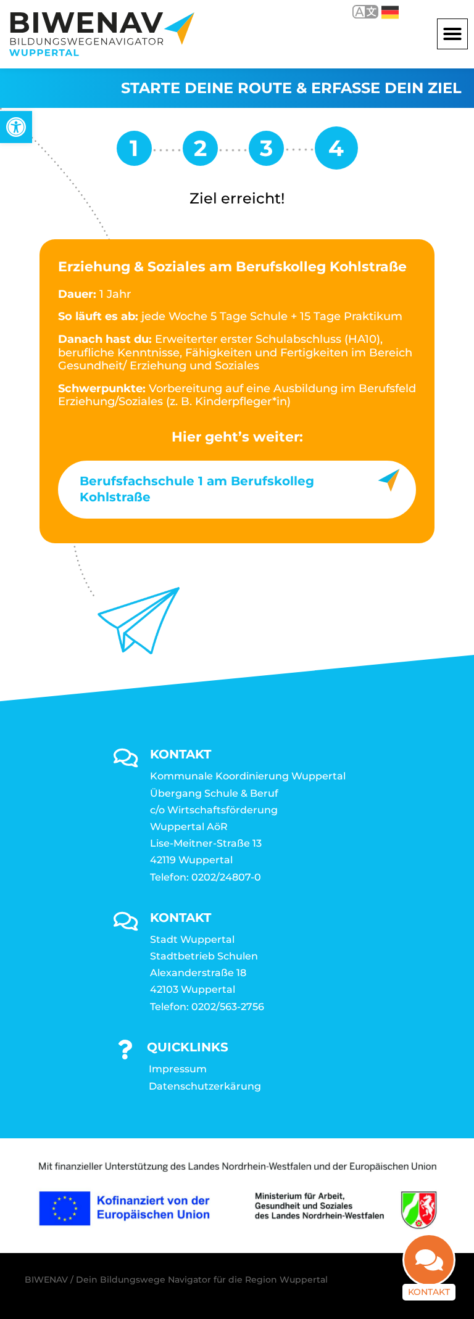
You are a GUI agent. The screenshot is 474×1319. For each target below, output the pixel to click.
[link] (16, 127)
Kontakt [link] (429, 1291)
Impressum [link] (178, 1069)
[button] (452, 33)
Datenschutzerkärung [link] (205, 1086)
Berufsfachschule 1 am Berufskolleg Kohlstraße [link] (197, 489)
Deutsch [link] (381, 11)
